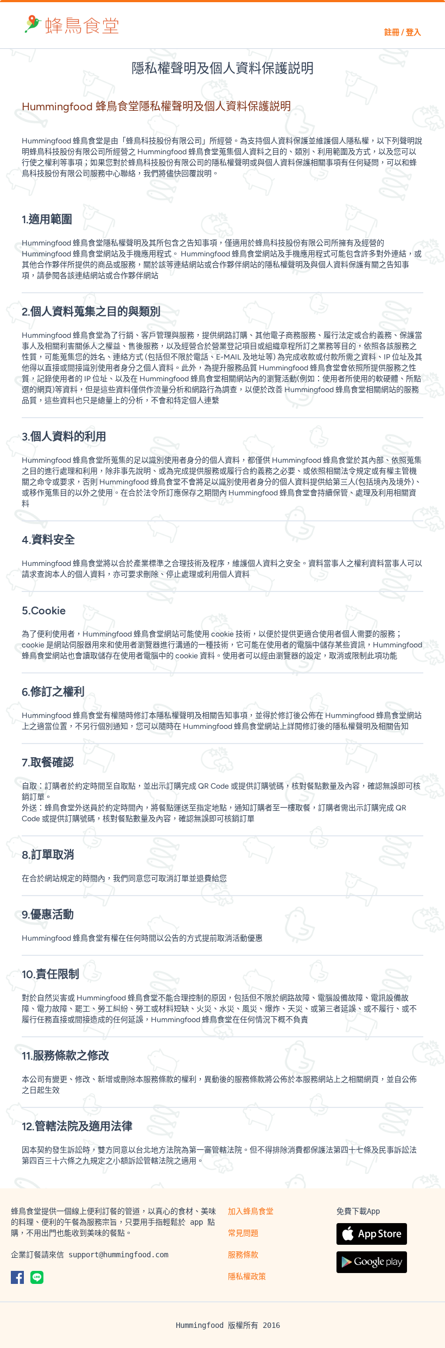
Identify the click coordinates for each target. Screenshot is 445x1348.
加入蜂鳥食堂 (251, 1211)
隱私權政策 (247, 1276)
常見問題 (243, 1233)
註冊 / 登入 (402, 32)
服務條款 (243, 1254)
